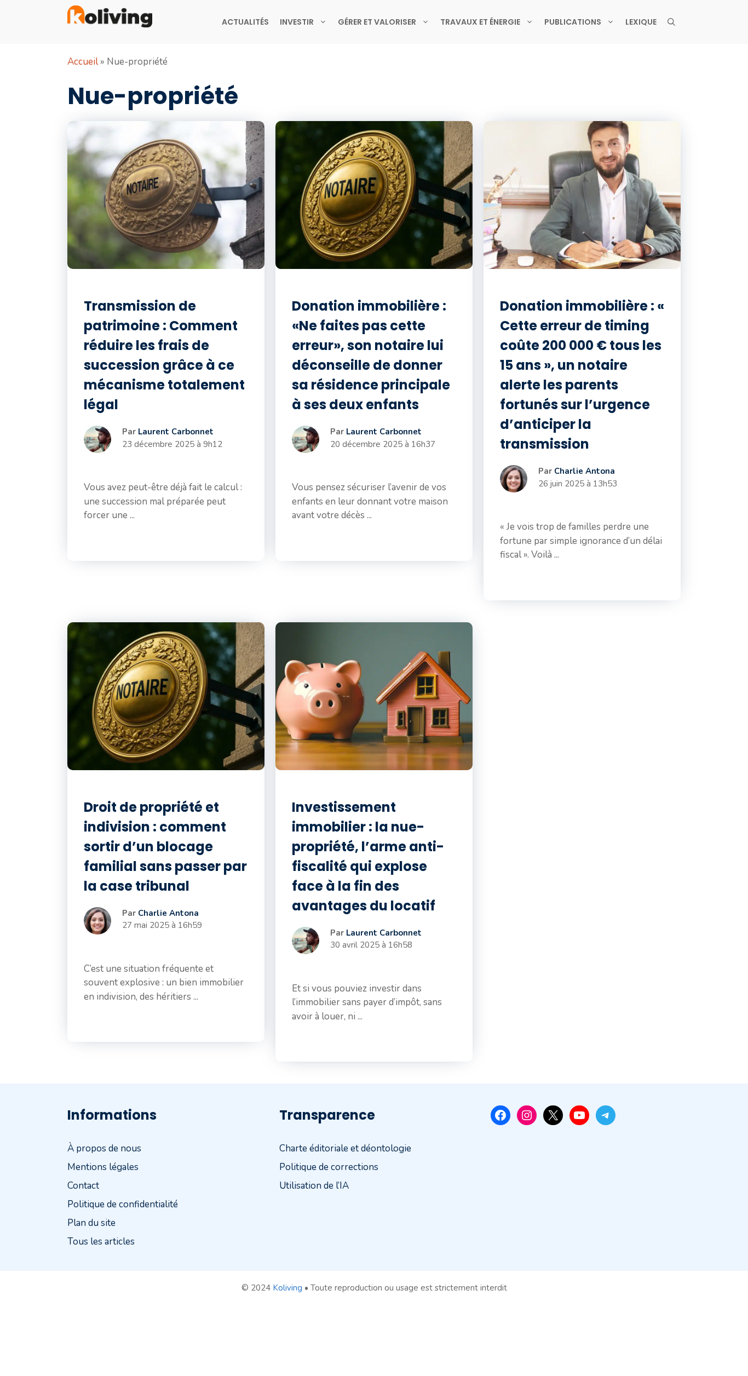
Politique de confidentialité (122, 1204)
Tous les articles (101, 1241)
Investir (297, 21)
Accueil (82, 61)
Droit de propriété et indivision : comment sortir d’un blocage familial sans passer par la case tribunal (165, 846)
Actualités (245, 21)
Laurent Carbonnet (176, 431)
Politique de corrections (328, 1167)
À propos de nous (104, 1148)
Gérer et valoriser (377, 21)
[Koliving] (109, 16)
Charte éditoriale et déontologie (345, 1148)
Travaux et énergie (480, 21)
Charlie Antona (584, 471)
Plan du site (91, 1223)
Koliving (287, 1287)
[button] (671, 21)
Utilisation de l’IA (314, 1185)
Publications (572, 21)
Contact (83, 1185)
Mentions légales (103, 1167)
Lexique (641, 21)
